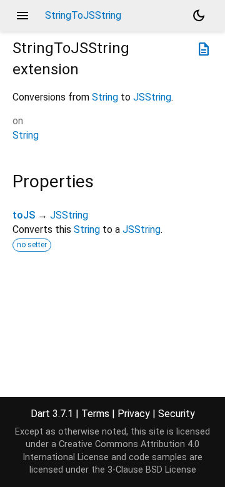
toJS (23, 215)
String (105, 97)
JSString (152, 97)
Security (176, 414)
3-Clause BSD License (152, 470)
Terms (95, 414)
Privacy (134, 414)
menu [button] (22, 15)
